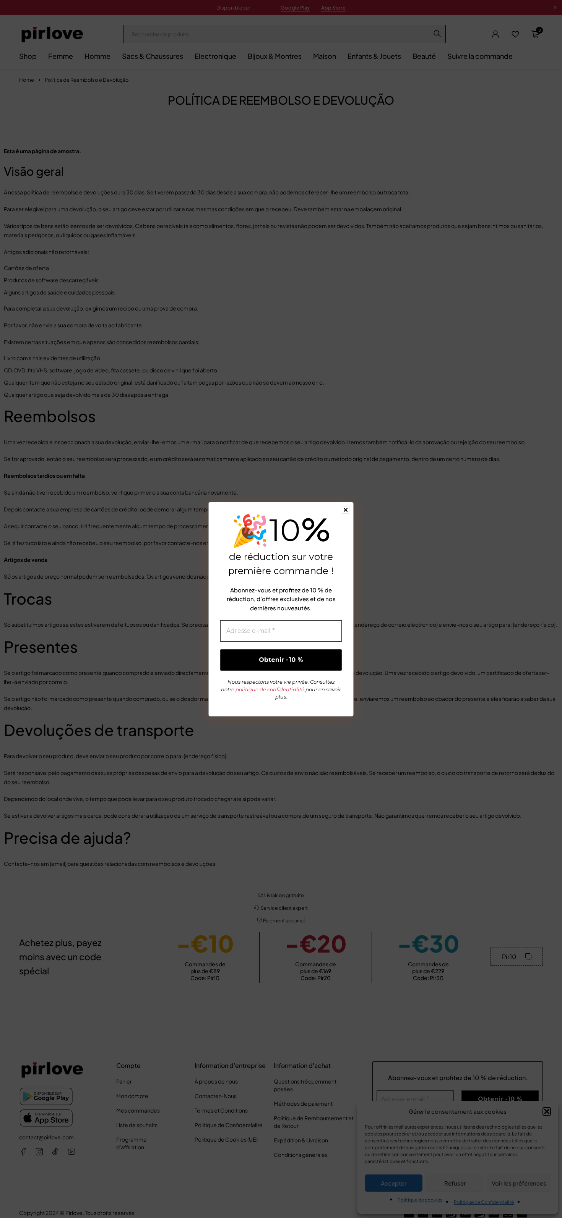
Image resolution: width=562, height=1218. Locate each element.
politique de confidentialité (270, 689)
